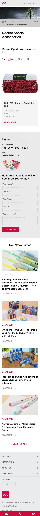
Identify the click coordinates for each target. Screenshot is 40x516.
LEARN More (10, 122)
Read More (7, 294)
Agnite (21, 21)
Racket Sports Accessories (18, 24)
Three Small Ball (31, 21)
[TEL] (20, 513)
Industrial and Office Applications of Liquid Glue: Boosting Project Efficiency (20, 380)
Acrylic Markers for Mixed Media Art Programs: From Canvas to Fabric (18, 427)
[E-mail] (6, 513)
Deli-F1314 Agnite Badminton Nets (19, 104)
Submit (10, 229)
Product (14, 21)
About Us (6, 468)
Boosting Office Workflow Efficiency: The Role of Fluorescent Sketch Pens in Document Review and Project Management (19, 284)
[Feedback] (33, 513)
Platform (28, 3)
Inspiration (8, 462)
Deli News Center (20, 245)
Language (6, 479)
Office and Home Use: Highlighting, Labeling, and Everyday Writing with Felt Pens (19, 333)
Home (7, 21)
